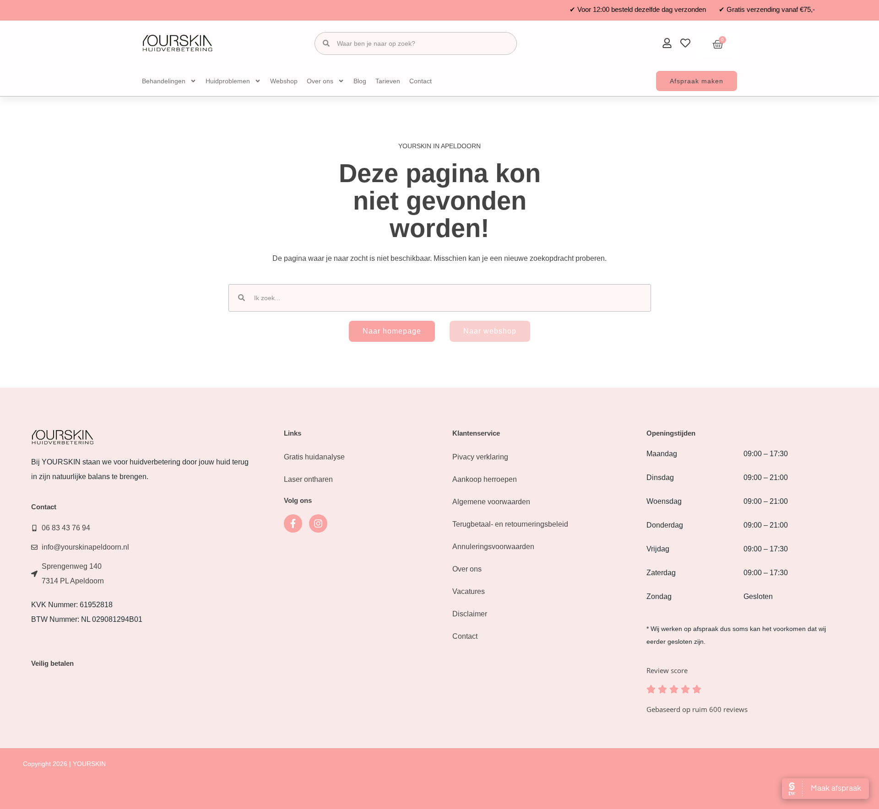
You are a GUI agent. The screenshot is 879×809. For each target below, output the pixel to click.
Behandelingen (163, 81)
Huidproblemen (228, 81)
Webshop (284, 81)
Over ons (320, 81)
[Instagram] (318, 523)
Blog (359, 81)
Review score (667, 670)
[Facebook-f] (293, 523)
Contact (420, 81)
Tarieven (387, 81)
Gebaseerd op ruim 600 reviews (697, 709)
